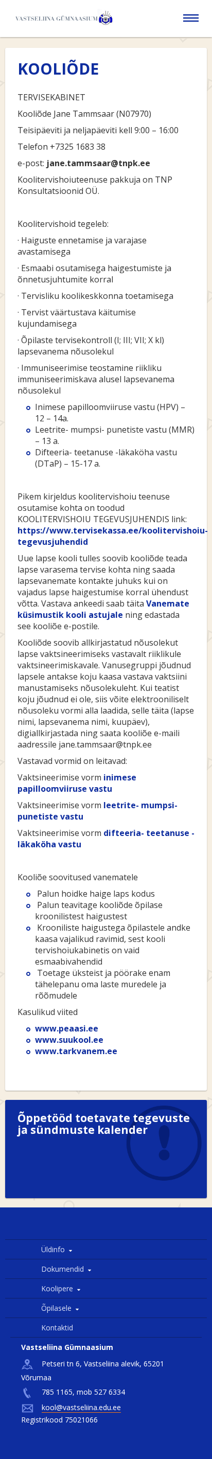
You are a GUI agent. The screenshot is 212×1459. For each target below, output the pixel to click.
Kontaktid (57, 1327)
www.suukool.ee (69, 1039)
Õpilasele (56, 1308)
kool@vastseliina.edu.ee (81, 1407)
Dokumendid (62, 1269)
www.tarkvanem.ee (76, 1051)
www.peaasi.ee (66, 1028)
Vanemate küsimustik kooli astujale (103, 609)
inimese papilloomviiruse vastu (76, 783)
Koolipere (57, 1288)
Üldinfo (53, 1249)
